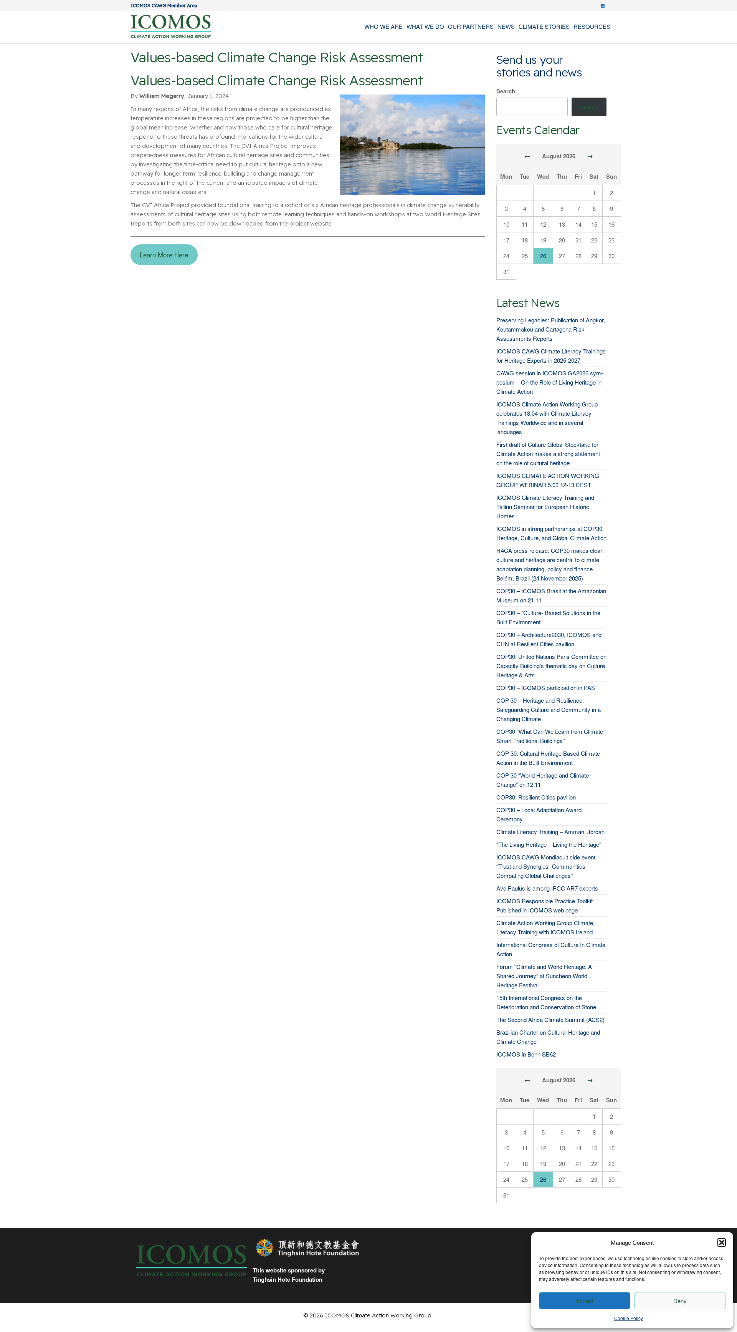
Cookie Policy (628, 1318)
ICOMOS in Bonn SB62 (526, 1054)
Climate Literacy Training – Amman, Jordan (550, 832)
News (506, 26)
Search (505, 91)
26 (543, 256)
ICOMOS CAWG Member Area (164, 5)
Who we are (383, 26)
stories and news (539, 72)
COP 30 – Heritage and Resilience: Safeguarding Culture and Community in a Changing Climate (548, 709)
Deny (680, 1301)
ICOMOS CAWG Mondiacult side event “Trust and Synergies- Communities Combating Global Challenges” (545, 866)
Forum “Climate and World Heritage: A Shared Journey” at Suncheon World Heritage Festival (544, 975)
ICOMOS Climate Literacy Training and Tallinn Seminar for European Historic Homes (545, 506)
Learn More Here (164, 254)
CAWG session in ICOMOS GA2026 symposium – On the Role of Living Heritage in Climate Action (549, 382)
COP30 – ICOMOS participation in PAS (545, 687)
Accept (584, 1301)
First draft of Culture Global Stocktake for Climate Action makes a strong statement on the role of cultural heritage (548, 453)
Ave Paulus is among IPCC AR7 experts (547, 888)
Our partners (471, 26)
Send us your (529, 59)
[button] (721, 1242)
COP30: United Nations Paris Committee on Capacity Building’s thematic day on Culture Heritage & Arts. (551, 665)
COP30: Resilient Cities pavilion (536, 797)
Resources (591, 26)
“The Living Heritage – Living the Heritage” (548, 844)
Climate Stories (544, 26)
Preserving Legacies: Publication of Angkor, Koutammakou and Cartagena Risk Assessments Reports (550, 329)
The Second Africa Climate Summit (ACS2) (550, 1019)
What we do (425, 26)
